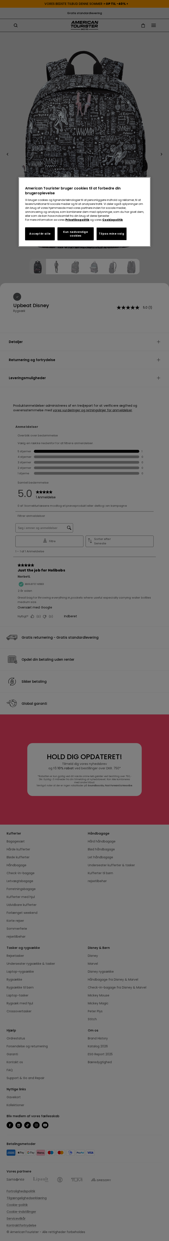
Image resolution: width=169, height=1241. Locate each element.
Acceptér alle (40, 234)
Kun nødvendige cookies (75, 233)
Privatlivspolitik (77, 220)
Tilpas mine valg (111, 234)
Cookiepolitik (112, 220)
